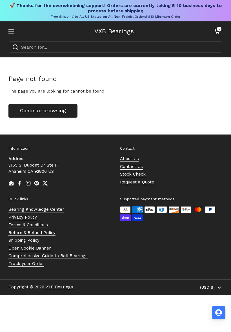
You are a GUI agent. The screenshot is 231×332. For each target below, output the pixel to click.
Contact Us (131, 166)
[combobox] (115, 47)
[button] (217, 31)
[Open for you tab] (218, 312)
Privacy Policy (22, 217)
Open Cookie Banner (29, 248)
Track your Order (26, 263)
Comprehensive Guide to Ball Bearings (48, 255)
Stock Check (133, 174)
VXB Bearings (114, 31)
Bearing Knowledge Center (36, 209)
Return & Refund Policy (31, 232)
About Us (129, 158)
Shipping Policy (23, 240)
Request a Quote (137, 182)
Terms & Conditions (28, 224)
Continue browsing (43, 110)
